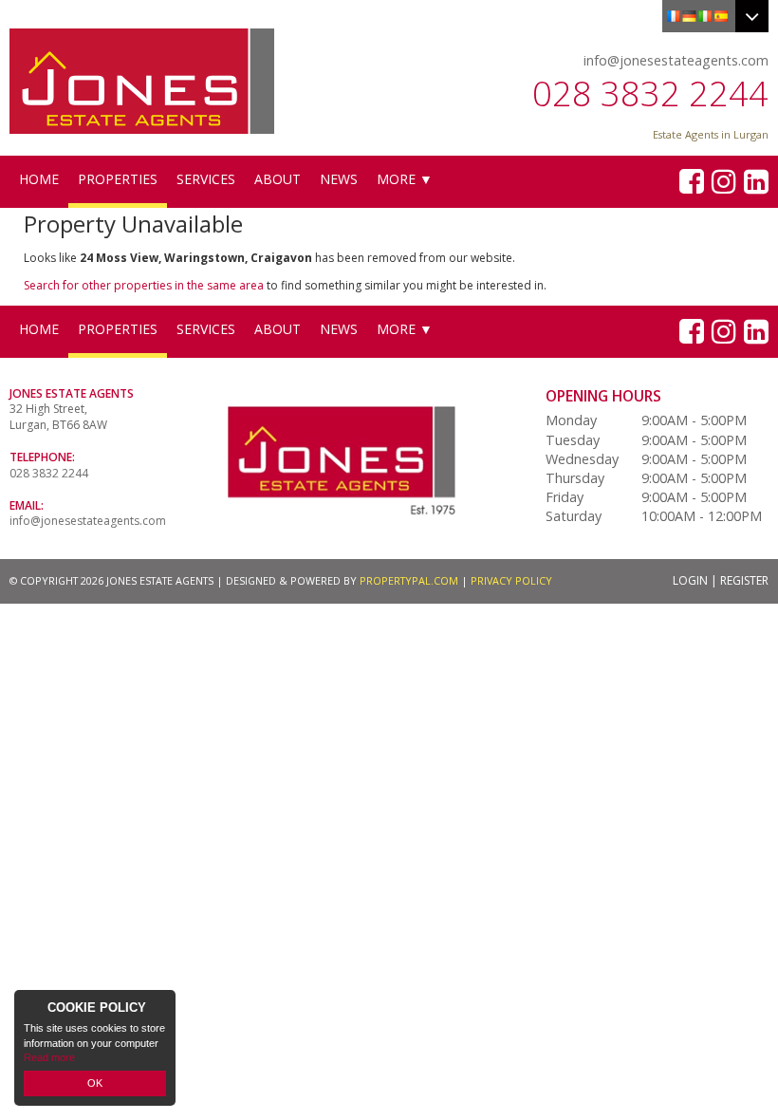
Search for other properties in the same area (144, 285)
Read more (49, 1057)
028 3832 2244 (650, 93)
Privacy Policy (511, 580)
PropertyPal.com (409, 580)
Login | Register (721, 580)
